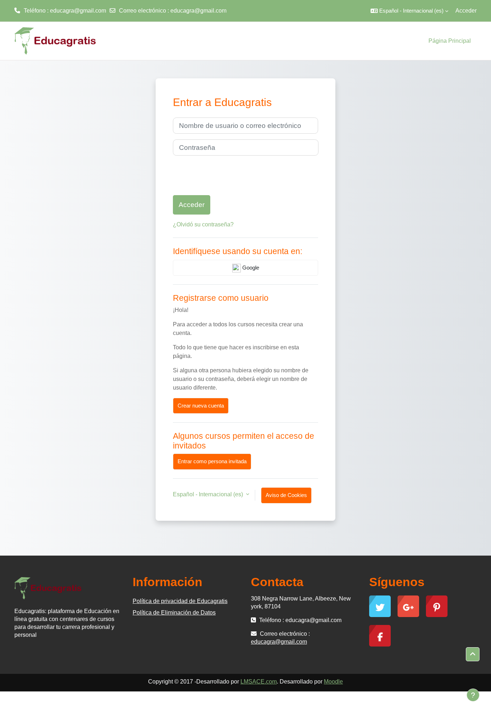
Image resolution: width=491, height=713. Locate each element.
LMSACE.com (258, 681)
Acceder (466, 11)
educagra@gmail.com (198, 11)
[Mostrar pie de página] (473, 695)
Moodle (333, 681)
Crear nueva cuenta (201, 405)
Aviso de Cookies (286, 495)
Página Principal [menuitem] (449, 41)
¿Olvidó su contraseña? (203, 224)
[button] (409, 11)
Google (250, 267)
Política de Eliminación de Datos (174, 613)
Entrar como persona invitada (212, 461)
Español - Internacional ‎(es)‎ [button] (208, 494)
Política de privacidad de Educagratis (180, 601)
